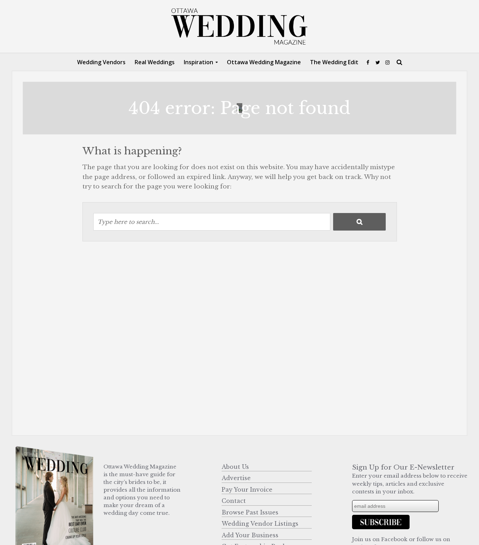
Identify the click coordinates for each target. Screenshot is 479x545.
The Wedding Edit (334, 62)
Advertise (236, 477)
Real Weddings (155, 62)
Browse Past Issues (250, 512)
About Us (235, 466)
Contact (234, 500)
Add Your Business (250, 535)
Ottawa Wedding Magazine (264, 62)
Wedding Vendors (101, 62)
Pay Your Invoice (247, 489)
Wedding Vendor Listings (260, 523)
